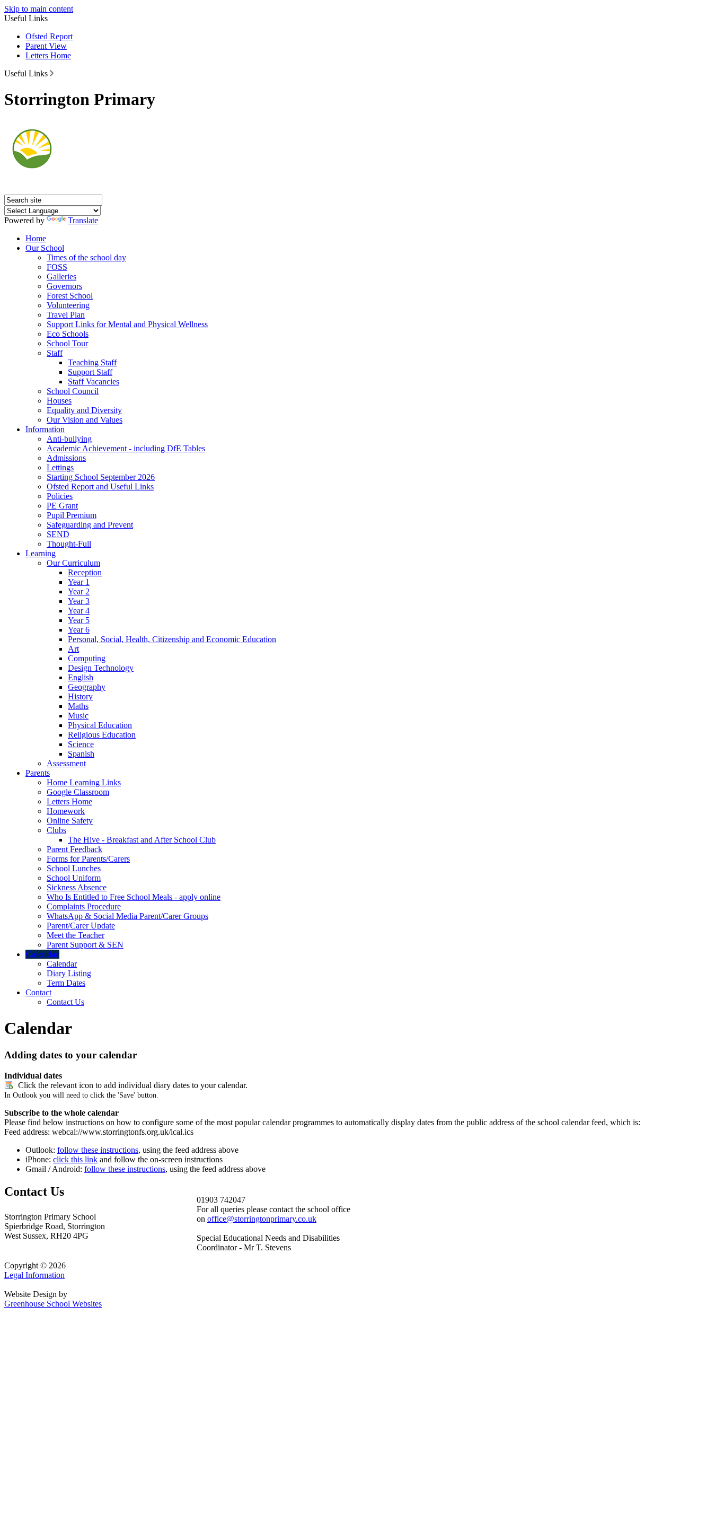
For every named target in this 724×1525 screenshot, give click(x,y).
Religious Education (102, 734)
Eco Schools (68, 333)
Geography (86, 686)
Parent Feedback (74, 849)
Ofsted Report (49, 36)
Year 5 (79, 620)
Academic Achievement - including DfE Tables (126, 448)
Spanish (81, 753)
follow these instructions (97, 1149)
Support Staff (90, 371)
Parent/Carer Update (81, 925)
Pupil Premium (71, 515)
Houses (59, 400)
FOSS (57, 266)
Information (45, 429)
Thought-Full (69, 543)
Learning (40, 553)
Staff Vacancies (93, 381)
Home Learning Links (84, 782)
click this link (75, 1159)
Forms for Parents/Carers (88, 858)
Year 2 (79, 591)
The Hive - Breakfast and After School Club (142, 839)
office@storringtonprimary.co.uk (261, 1218)
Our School (44, 247)
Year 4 (79, 610)
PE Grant (62, 505)
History (80, 696)
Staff (55, 352)
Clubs (56, 830)
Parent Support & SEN (85, 944)
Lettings (60, 467)
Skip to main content (38, 8)
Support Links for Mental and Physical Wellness (127, 324)
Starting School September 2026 (101, 476)
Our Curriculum (73, 562)
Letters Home (48, 55)
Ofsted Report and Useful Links (100, 486)
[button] (52, 73)
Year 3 (79, 601)
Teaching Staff (92, 362)
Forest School (70, 295)
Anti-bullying (69, 438)
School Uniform (74, 877)
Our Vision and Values (84, 419)
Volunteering (68, 305)
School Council (73, 391)
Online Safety (70, 820)
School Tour (67, 343)
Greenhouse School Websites (53, 1303)
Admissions (66, 457)
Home (35, 238)
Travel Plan (66, 314)
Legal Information (34, 1274)
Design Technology (101, 667)
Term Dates (66, 982)
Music (78, 715)
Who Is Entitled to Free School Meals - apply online (133, 896)
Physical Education (100, 725)
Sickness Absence (77, 887)
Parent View (46, 45)
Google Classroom (78, 791)
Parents (37, 772)
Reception (85, 572)
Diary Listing (69, 973)
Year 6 (79, 629)
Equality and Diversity (84, 410)
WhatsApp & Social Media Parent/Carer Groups (127, 916)
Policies (60, 496)
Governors (64, 286)
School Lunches (74, 868)
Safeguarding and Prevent (90, 524)
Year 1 (79, 581)
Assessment (66, 763)
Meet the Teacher (75, 935)
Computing (86, 658)
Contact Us (65, 1001)
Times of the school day (86, 257)
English (80, 677)
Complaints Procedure (84, 906)
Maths (78, 706)
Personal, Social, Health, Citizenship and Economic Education (172, 639)
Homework (66, 811)
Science (81, 744)
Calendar (42, 954)
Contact (38, 992)
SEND (58, 534)
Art (73, 648)
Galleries (61, 276)
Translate (83, 220)
